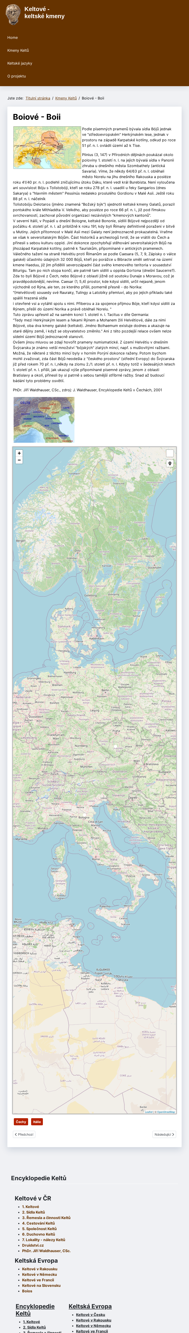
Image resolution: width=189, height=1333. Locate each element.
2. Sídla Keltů (33, 1212)
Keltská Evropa (90, 1306)
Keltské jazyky (19, 63)
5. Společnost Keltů (39, 1228)
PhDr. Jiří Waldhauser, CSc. (46, 1250)
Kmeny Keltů (18, 50)
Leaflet (149, 1112)
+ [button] (19, 453)
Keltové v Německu (93, 1325)
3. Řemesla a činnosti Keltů (46, 1217)
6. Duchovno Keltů (38, 1234)
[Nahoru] (181, 1324)
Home (12, 37)
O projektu (16, 76)
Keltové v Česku (90, 1314)
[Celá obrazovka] (169, 453)
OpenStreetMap (166, 1112)
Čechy (21, 1122)
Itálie (37, 1122)
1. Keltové (30, 1206)
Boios (27, 1291)
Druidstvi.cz (33, 1245)
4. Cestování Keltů (38, 1223)
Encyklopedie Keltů (35, 1310)
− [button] (19, 460)
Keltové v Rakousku (39, 1269)
